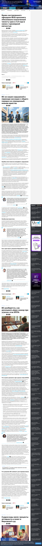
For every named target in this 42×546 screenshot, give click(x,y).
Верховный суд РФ (14, 288)
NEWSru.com (25, 65)
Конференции (9, 10)
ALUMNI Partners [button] (20, 207)
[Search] (29, 10)
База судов (23, 10)
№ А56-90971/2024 (18, 137)
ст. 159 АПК (15, 167)
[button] (6, 28)
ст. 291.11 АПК (24, 251)
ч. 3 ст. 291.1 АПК (7, 152)
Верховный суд (20, 149)
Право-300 (3, 10)
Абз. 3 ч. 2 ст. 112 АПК (6, 166)
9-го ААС (26, 425)
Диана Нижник (6, 288)
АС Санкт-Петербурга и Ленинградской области (14, 139)
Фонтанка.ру (15, 32)
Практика (3, 466)
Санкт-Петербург (13, 77)
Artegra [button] (3, 186)
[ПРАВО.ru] (4, 8)
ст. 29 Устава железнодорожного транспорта (20, 354)
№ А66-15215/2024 (13, 263)
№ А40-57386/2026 (15, 391)
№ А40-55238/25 (6, 426)
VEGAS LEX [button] (18, 195)
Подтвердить (38, 543)
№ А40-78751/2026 (22, 391)
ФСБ (24, 76)
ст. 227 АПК (3, 212)
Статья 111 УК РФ (5, 77)
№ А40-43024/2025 (23, 374)
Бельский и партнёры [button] (18, 381)
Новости (33, 205)
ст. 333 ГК (20, 431)
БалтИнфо (9, 63)
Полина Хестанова (7, 497)
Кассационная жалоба (6, 76)
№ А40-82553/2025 (19, 345)
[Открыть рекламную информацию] (40, 250)
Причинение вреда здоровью (16, 76)
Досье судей (16, 10)
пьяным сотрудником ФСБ (20, 30)
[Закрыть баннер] (16, 538)
